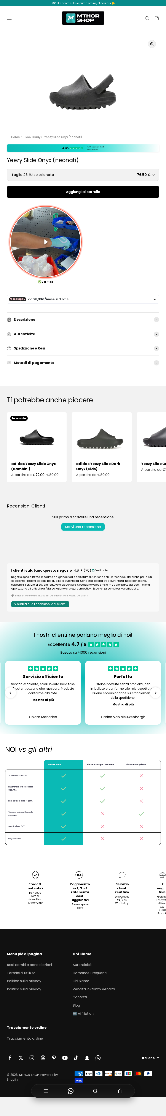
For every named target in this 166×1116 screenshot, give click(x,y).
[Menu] (46, 1091)
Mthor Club (35, 902)
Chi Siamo (81, 980)
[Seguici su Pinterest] (54, 1058)
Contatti (80, 997)
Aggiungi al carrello (83, 191)
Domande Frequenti (90, 973)
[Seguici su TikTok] (76, 1058)
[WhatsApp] (70, 1091)
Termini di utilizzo (21, 973)
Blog (76, 1005)
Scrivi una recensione (83, 526)
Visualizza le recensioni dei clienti (40, 604)
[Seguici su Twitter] (21, 1058)
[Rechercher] (95, 1091)
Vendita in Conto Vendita (94, 989)
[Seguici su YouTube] (65, 1058)
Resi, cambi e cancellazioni (29, 964)
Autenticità (82, 964)
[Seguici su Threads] (43, 1058)
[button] (10, 692)
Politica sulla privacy (24, 980)
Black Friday (32, 137)
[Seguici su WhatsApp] (98, 1058)
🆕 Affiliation (83, 1013)
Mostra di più (43, 700)
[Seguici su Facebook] (10, 1058)
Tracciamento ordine (25, 1038)
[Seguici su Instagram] (32, 1058)
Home (15, 137)
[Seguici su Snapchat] (87, 1058)
